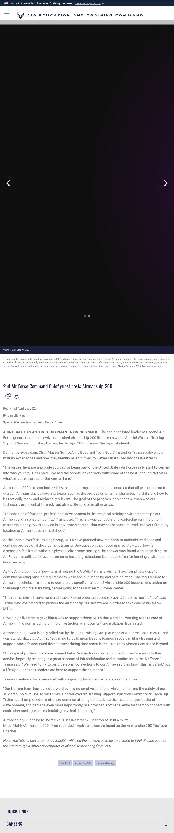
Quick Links (17, 811)
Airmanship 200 (83, 763)
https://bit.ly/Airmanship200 (26, 725)
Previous (8, 183)
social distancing (105, 763)
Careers (14, 823)
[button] (90, 3)
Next (165, 183)
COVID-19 (65, 763)
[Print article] (8, 396)
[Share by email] (16, 396)
